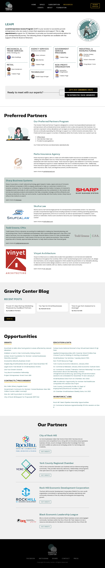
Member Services (95, 5)
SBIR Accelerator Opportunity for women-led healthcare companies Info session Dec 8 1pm (74, 382)
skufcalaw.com (48, 222)
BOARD (55, 558)
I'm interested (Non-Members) (81, 95)
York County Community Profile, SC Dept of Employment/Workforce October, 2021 (69, 387)
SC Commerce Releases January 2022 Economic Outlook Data (76, 367)
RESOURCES (68, 5)
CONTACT (66, 558)
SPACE (42, 5)
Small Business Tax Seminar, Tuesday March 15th (71, 358)
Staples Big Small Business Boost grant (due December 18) (25, 364)
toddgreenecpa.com (22, 243)
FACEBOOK (30, 558)
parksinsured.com (49, 171)
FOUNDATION (61, 8)
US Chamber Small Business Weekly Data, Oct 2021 (72, 391)
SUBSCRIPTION (54, 5)
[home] (9, 6)
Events (41, 8)
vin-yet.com (47, 269)
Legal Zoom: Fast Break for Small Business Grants (22, 367)
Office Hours (41, 137)
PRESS (76, 558)
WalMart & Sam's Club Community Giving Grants (22, 353)
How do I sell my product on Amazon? (18, 394)
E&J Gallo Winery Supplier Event (15, 386)
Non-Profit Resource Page (63, 361)
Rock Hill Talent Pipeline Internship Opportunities (71, 402)
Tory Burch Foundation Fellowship (16, 372)
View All (9, 319)
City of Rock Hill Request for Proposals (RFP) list (21, 397)
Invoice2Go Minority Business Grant (17, 361)
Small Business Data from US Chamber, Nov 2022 (71, 379)
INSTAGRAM (43, 558)
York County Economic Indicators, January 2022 (71, 364)
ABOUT (50, 8)
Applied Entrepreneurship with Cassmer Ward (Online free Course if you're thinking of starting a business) (74, 354)
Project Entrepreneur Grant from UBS (17, 375)
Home (34, 5)
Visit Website (45, 451)
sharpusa (18, 200)
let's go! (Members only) (81, 90)
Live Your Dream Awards (13, 370)
